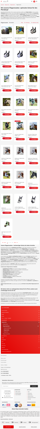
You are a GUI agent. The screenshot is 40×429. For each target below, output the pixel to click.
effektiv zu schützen (16, 250)
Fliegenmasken (6, 329)
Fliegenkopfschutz (6, 326)
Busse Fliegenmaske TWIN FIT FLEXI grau (20, 110)
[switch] (3, 422)
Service (29, 303)
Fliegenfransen (15, 261)
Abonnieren (34, 386)
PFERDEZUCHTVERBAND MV (6, 351)
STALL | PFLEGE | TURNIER (6, 318)
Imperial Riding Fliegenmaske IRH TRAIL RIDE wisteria (20, 62)
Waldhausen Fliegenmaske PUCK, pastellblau (6, 183)
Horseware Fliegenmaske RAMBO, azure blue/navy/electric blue (19, 135)
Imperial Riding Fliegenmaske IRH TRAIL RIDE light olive (33, 38)
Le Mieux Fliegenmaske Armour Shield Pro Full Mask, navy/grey (20, 208)
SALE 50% (3, 343)
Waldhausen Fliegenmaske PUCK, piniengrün (32, 62)
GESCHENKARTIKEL (5, 349)
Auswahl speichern (22, 426)
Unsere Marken (3, 362)
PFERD (3, 314)
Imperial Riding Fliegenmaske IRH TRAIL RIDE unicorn (6, 62)
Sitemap (29, 398)
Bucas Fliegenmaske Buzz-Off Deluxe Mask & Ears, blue (6, 86)
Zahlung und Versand (31, 397)
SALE (2, 341)
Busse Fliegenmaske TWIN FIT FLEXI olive (33, 110)
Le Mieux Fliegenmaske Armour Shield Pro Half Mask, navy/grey (33, 208)
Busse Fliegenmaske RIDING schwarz (6, 110)
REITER (3, 316)
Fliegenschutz (4, 322)
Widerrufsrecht (30, 396)
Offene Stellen (3, 358)
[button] (32, 1)
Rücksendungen (3, 360)
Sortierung (27, 22)
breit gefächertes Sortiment (16, 283)
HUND (3, 337)
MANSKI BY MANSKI (5, 312)
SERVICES (3, 347)
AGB (28, 391)
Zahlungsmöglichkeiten (20, 301)
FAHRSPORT (4, 339)
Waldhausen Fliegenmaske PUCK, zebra (19, 159)
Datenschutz (30, 394)
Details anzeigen (34, 426)
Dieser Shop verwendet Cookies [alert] (20, 409)
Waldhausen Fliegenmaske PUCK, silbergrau (19, 183)
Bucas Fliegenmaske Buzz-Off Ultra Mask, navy (6, 38)
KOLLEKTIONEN (4, 310)
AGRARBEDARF (4, 320)
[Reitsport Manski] (5, 1)
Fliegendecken (5, 324)
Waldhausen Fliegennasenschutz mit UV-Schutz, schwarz (33, 184)
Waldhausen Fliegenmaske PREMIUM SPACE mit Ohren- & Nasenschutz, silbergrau (33, 159)
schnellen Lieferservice (28, 300)
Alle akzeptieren (8, 426)
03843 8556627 (8, 395)
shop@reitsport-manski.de (8, 397)
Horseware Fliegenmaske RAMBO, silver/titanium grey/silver (32, 135)
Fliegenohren (6, 331)
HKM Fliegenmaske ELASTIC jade (6, 232)
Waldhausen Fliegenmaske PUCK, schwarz (6, 159)
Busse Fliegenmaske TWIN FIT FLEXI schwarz (6, 134)
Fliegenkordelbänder (7, 328)
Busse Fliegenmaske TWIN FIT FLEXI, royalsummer (20, 38)
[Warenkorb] (37, 1)
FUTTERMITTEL (4, 335)
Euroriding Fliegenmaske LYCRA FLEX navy (19, 86)
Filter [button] (22, 22)
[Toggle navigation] (1, 1)
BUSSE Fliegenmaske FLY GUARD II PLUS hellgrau (32, 86)
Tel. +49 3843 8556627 (5, 371)
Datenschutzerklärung (20, 382)
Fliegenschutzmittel (6, 333)
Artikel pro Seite (35, 22)
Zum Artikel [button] (7, 42)
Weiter (15, 242)
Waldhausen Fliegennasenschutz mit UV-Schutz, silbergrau (6, 208)
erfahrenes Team (31, 293)
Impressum (30, 393)
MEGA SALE (4, 345)
